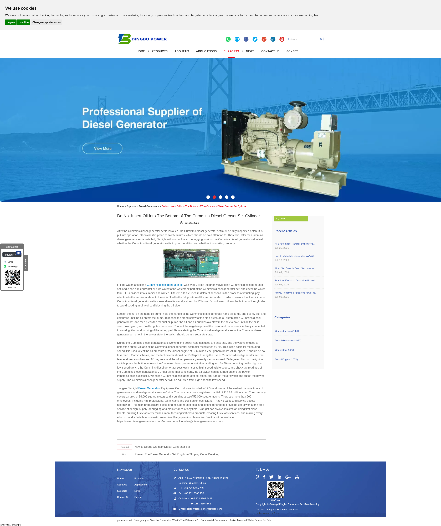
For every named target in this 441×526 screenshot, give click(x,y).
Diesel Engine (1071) (286, 359)
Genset (292, 51)
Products (160, 51)
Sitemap (293, 509)
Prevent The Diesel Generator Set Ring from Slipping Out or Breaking (177, 454)
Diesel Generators (149, 206)
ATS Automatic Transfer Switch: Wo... (295, 243)
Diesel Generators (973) (288, 340)
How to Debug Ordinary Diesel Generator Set (162, 446)
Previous (124, 446)
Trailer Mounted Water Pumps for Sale (250, 520)
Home (141, 51)
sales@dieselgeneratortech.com (204, 508)
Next (124, 454)
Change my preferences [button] (46, 22)
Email (10, 262)
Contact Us (270, 51)
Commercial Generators (214, 520)
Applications (206, 51)
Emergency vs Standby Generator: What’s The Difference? (166, 520)
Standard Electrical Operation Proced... (296, 280)
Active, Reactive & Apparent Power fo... (296, 292)
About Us (182, 51)
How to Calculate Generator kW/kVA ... (295, 256)
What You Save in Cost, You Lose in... (295, 268)
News (250, 51)
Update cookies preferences (269, 513)
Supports (231, 51)
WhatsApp (13, 266)
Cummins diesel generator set (165, 284)
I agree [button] (11, 22)
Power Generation (149, 388)
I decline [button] (24, 22)
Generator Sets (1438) (287, 331)
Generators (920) (284, 350)
